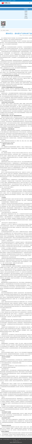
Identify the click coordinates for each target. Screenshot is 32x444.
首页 (1, 30)
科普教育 (4, 30)
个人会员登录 (13, 0)
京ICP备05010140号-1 (19, 442)
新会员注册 (9, 0)
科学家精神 (7, 30)
